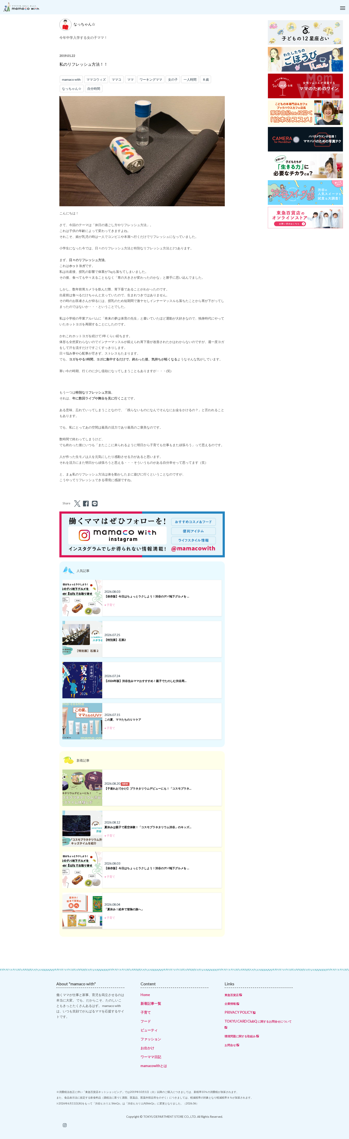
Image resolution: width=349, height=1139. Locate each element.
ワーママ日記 (151, 1057)
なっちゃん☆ (71, 88)
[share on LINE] (94, 504)
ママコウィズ (96, 79)
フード (146, 1021)
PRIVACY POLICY (238, 1012)
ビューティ (149, 1030)
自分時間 (93, 88)
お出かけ (147, 1048)
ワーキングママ (151, 79)
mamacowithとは (154, 1066)
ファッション (151, 1039)
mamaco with (71, 79)
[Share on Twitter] (76, 504)
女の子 (173, 79)
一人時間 (190, 79)
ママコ (116, 79)
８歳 (205, 79)
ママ (130, 79)
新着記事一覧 (151, 1003)
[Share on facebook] (85, 504)
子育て (146, 1012)
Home (145, 995)
